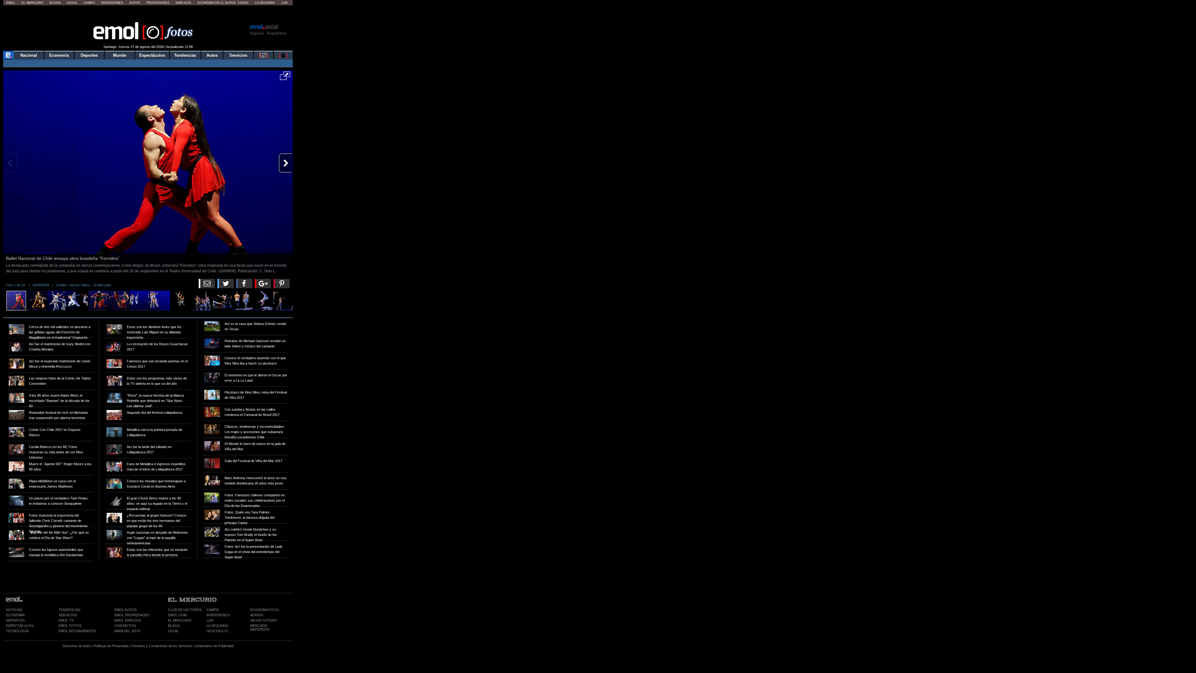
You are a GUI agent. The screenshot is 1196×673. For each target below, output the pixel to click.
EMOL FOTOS (70, 626)
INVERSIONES (218, 615)
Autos (134, 2)
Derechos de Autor (77, 646)
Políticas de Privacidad (111, 646)
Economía (59, 55)
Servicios (238, 55)
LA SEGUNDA (217, 626)
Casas (243, 2)
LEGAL (173, 631)
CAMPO (212, 610)
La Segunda (265, 2)
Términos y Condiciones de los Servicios (161, 646)
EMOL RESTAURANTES (77, 631)
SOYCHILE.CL (217, 631)
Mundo (119, 55)
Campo (89, 2)
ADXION (256, 615)
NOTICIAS (14, 610)
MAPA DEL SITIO (127, 631)
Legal (72, 2)
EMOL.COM (177, 615)
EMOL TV (66, 620)
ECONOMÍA (15, 615)
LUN (209, 620)
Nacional (28, 55)
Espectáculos (152, 55)
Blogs (55, 2)
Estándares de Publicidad (214, 646)
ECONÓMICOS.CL (264, 610)
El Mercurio (32, 2)
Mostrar (148, 14)
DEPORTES (15, 620)
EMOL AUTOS (125, 610)
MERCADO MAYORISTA (259, 627)
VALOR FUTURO (263, 620)
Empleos (183, 2)
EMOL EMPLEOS (127, 620)
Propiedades (157, 2)
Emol (10, 2)
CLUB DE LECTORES (185, 610)
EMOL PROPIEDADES (131, 615)
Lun (284, 2)
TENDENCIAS (69, 610)
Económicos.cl (210, 2)
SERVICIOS (68, 615)
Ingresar (257, 33)
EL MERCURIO (180, 620)
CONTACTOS (125, 626)
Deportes (89, 55)
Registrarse (277, 33)
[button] (285, 77)
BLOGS (174, 626)
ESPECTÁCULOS (19, 626)
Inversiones (112, 2)
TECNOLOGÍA (17, 631)
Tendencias (185, 55)
